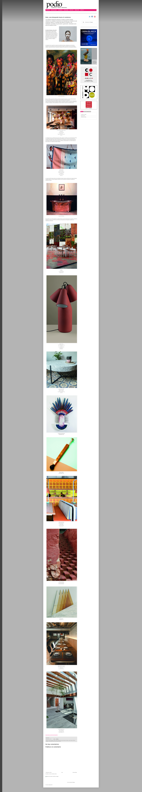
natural (50, 741)
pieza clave (52, 741)
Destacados (85, 111)
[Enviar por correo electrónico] (53, 739)
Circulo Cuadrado (51, 740)
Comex (54, 740)
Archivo (89, 111)
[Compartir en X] (55, 739)
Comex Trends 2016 (58, 740)
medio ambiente (71, 740)
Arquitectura (82, 114)
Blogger (74, 782)
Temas (82, 111)
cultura (62, 740)
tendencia (57, 741)
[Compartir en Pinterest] (58, 739)
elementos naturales (65, 740)
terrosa (60, 741)
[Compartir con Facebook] (56, 739)
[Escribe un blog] (54, 739)
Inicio (62, 772)
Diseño (82, 115)
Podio (55, 741)
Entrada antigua (75, 772)
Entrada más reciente (49, 772)
